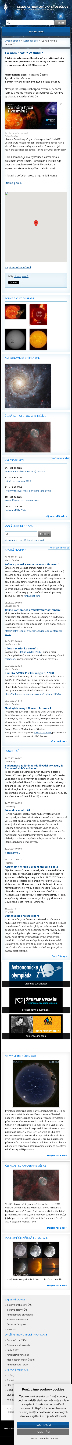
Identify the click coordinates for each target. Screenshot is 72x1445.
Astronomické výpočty (18, 1345)
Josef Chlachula (12, 644)
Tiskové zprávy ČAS (17, 1309)
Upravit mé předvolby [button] (43, 1438)
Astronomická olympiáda (20, 1314)
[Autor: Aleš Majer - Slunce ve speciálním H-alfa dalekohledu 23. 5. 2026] (40, 339)
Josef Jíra (9, 862)
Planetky (11, 1384)
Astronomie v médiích (18, 1354)
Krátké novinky (15, 549)
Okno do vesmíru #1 (17, 810)
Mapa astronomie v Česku (21, 1359)
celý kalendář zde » (56, 516)
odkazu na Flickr (42, 732)
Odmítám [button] (43, 1431)
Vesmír (25, 276)
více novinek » (59, 741)
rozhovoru (10, 658)
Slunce (17, 276)
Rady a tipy (13, 1349)
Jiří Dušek (9, 911)
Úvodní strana (12, 40)
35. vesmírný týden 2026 (21, 1056)
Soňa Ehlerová (12, 605)
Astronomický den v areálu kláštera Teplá (31, 866)
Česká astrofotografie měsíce (25, 415)
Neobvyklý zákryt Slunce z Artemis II (28, 708)
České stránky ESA (17, 1324)
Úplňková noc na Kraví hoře (22, 915)
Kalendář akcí (30, 40)
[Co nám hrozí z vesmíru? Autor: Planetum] (31, 128)
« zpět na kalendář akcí (18, 267)
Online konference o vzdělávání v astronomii (33, 610)
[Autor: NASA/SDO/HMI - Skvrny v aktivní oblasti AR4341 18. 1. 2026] (15, 339)
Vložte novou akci (60, 458)
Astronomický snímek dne (22, 357)
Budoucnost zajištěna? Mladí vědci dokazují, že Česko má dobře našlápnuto (34, 767)
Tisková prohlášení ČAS (19, 1304)
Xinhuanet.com (32, 595)
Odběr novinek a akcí (19, 525)
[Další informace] (36, 1083)
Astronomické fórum (17, 1364)
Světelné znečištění (17, 1340)
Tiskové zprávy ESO (17, 1319)
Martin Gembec (12, 560)
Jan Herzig (10, 761)
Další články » (59, 956)
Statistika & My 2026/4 (30, 651)
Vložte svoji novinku (59, 547)
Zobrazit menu (36, 31)
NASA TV (11, 1329)
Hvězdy (11, 1375)
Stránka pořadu (13, 183)
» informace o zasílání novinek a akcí (24, 540)
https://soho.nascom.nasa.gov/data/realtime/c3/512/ (33, 694)
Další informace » (57, 1155)
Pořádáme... (12, 852)
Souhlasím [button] (44, 1424)
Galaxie (11, 1380)
